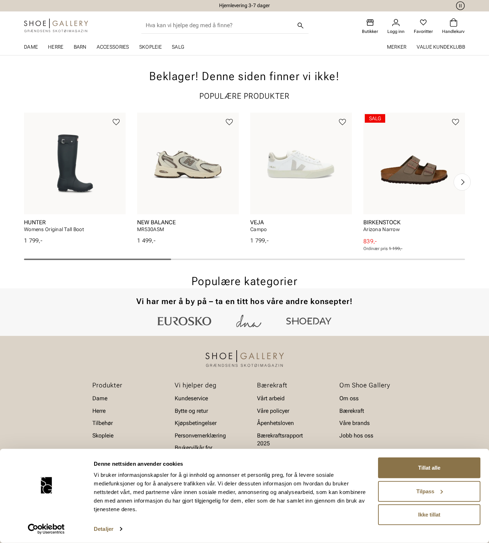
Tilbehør (102, 423)
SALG (178, 47)
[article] (75, 175)
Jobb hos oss (356, 435)
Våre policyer (273, 410)
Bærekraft (351, 410)
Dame (31, 47)
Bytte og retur (191, 410)
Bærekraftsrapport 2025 (280, 439)
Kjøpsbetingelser (196, 423)
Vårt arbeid (271, 398)
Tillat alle (429, 468)
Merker (397, 47)
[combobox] (219, 25)
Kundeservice (191, 398)
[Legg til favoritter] (116, 122)
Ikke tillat (429, 515)
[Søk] (301, 25)
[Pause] (459, 5)
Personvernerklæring (200, 435)
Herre (55, 47)
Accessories (113, 47)
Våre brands (354, 423)
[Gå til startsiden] (56, 25)
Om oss (349, 398)
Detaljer (103, 529)
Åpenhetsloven (275, 423)
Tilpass (425, 491)
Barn (80, 47)
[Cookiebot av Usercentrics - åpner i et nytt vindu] (46, 529)
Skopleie (150, 47)
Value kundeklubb (441, 47)
